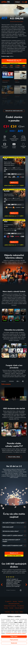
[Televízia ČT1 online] (6, 126)
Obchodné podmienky (14, 603)
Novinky (15, 601)
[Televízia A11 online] (20, 131)
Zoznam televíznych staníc (16, 21)
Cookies (6, 608)
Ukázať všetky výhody (14, 457)
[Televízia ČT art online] (21, 126)
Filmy (12, 612)
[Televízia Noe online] (6, 131)
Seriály (17, 612)
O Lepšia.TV (8, 601)
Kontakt (11, 608)
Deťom (21, 612)
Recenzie (20, 601)
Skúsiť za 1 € (14, 481)
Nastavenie (14, 643)
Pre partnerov (20, 606)
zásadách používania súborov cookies (16, 633)
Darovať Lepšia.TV (19, 608)
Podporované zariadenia (10, 606)
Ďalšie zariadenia (6, 384)
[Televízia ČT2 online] (13, 126)
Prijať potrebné (14, 640)
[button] (1, 584)
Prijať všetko (14, 636)
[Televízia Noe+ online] (12, 131)
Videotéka (7, 612)
